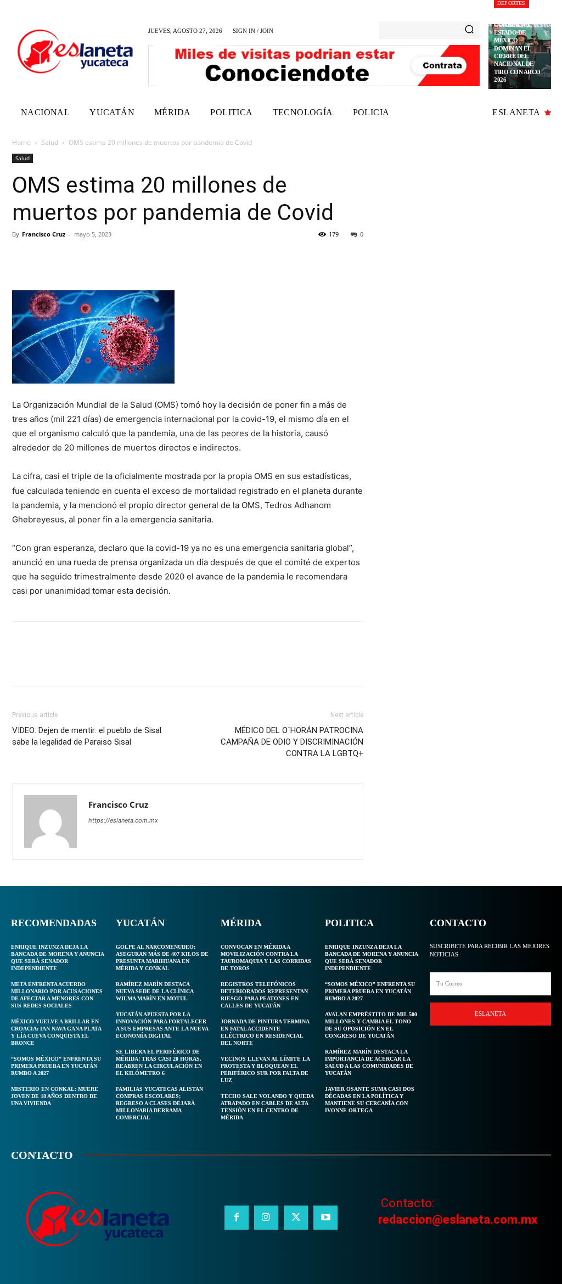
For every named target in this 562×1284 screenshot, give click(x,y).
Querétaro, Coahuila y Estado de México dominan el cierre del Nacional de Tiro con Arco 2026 (517, 47)
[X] (48, 259)
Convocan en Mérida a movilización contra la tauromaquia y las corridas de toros (266, 957)
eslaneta (490, 1013)
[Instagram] (266, 1218)
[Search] (469, 30)
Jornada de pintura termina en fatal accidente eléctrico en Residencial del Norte (265, 1032)
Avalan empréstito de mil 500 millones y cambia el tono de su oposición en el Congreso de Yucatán (371, 1025)
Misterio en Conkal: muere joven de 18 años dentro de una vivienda (54, 1096)
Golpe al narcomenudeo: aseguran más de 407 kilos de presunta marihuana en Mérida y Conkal (162, 957)
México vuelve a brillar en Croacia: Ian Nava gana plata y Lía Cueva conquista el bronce (56, 1032)
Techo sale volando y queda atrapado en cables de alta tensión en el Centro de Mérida (267, 1106)
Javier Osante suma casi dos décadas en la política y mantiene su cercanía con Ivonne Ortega (369, 1099)
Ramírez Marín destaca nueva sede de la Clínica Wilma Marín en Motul (155, 991)
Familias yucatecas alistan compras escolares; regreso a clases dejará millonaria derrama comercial (159, 1103)
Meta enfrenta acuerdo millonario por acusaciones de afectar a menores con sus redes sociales (57, 995)
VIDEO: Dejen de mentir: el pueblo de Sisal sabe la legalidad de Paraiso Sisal (86, 736)
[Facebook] (23, 259)
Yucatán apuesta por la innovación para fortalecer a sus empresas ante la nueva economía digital (162, 1025)
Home (21, 142)
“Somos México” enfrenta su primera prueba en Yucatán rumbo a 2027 (56, 1066)
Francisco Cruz (43, 234)
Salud (49, 142)
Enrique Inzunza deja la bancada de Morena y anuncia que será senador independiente (57, 957)
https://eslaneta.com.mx (123, 820)
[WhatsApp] (99, 259)
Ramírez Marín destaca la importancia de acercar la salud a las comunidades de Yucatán (369, 1062)
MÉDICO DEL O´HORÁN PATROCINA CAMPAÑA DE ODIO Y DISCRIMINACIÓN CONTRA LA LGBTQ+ (292, 741)
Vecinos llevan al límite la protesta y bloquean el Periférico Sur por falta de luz (265, 1069)
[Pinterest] (74, 259)
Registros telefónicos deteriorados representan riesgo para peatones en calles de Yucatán (264, 995)
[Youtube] (325, 1218)
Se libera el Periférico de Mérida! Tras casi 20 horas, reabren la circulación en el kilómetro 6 (159, 1062)
